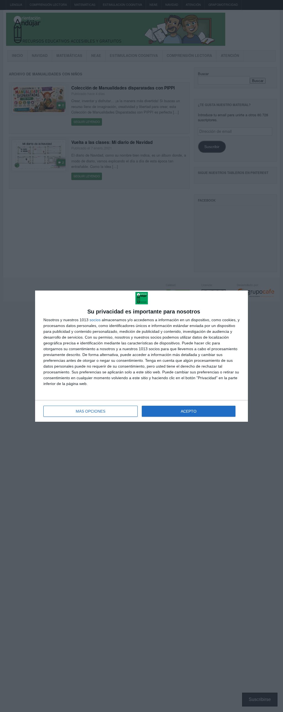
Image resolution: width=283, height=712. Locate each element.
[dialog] (141, 356)
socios (95, 320)
